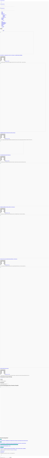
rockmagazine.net (2, 5)
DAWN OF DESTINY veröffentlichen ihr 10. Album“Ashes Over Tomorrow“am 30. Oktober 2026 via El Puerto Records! (14, 440)
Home (2, 21)
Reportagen (3, 18)
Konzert (4, 15)
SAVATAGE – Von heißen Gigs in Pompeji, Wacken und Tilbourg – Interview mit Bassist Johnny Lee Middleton (13, 448)
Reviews (17, 444)
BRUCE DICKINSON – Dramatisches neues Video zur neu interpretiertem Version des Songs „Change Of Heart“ (13, 443)
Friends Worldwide (4, 23)
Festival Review (6, 444)
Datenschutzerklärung (4, 22)
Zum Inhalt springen (2, 0)
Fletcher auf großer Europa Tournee (4, 368)
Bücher (3, 16)
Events (4, 444)
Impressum (3, 24)
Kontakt (2, 19)
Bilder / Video (3, 13)
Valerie (6, 138)
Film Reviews (4, 17)
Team (3, 20)
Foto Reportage (10, 444)
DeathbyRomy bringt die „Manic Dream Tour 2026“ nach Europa (7, 132)
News (2, 12)
